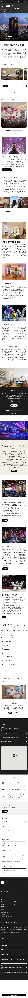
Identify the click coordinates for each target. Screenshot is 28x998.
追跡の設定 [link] (3, 971)
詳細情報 (14, 470)
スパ (15, 896)
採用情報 (8, 971)
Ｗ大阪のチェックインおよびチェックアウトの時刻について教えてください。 (13, 844)
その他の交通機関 (7, 741)
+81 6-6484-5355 (8, 731)
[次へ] (24, 91)
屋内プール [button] (6, 645)
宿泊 (2, 899)
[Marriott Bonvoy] (23, 1)
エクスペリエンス (4, 906)
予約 (10, 712)
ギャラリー (19, 38)
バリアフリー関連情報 (7, 831)
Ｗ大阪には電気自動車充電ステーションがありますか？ (13, 871)
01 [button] (13, 213)
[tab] (9, 630)
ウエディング (16, 899)
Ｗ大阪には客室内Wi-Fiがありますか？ (11, 861)
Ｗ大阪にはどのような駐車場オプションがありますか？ (13, 855)
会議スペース (6, 649)
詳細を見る (14, 405)
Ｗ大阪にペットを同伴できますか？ (10, 850)
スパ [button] (4, 652)
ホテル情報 (4, 821)
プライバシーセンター (5, 972)
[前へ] (4, 91)
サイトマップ (23, 972)
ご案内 (3, 826)
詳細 (4, 617)
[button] (18, 2)
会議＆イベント (17, 901)
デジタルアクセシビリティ (15, 972)
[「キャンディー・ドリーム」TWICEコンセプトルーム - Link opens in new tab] (14, 115)
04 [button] (14, 213)
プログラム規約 (19, 971)
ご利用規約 (13, 971)
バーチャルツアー (7, 169)
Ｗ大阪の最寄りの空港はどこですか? (10, 866)
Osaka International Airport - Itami (11, 737)
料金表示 (5, 86)
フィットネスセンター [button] (8, 656)
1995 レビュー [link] (6, 11)
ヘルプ (2, 974)
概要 (2, 896)
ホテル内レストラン (8, 641)
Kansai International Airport (9, 733)
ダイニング (3, 904)
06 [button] (15, 413)
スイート (3, 901)
